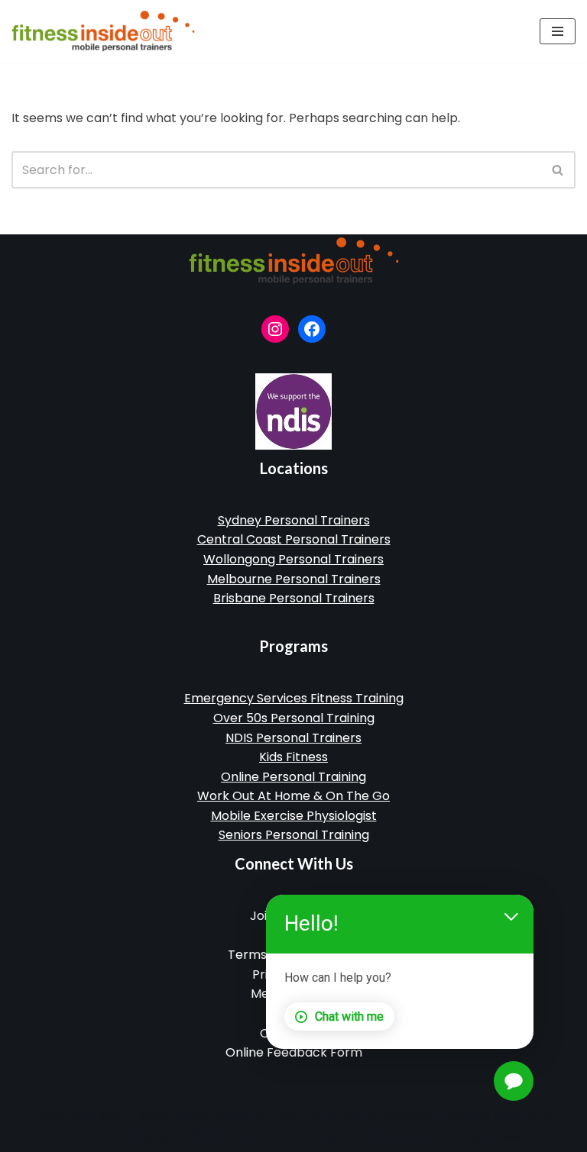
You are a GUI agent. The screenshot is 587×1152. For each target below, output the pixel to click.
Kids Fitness (293, 757)
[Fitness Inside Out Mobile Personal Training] (103, 31)
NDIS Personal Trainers (293, 738)
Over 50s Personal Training (294, 718)
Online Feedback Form (293, 1052)
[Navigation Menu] (558, 31)
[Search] (558, 170)
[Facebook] (312, 329)
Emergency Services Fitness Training (294, 698)
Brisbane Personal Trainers (294, 598)
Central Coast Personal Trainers (294, 539)
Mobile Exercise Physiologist (294, 815)
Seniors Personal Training (294, 835)
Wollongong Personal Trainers (293, 559)
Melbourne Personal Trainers (294, 579)
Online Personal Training (293, 777)
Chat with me (349, 1016)
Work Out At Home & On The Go (293, 796)
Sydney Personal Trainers (294, 520)
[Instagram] (275, 329)
